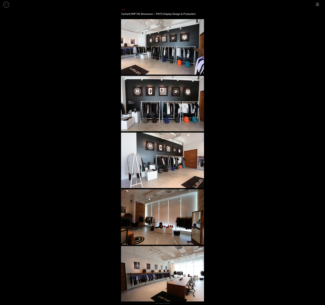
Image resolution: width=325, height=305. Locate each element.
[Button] (124, 9)
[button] (317, 4)
